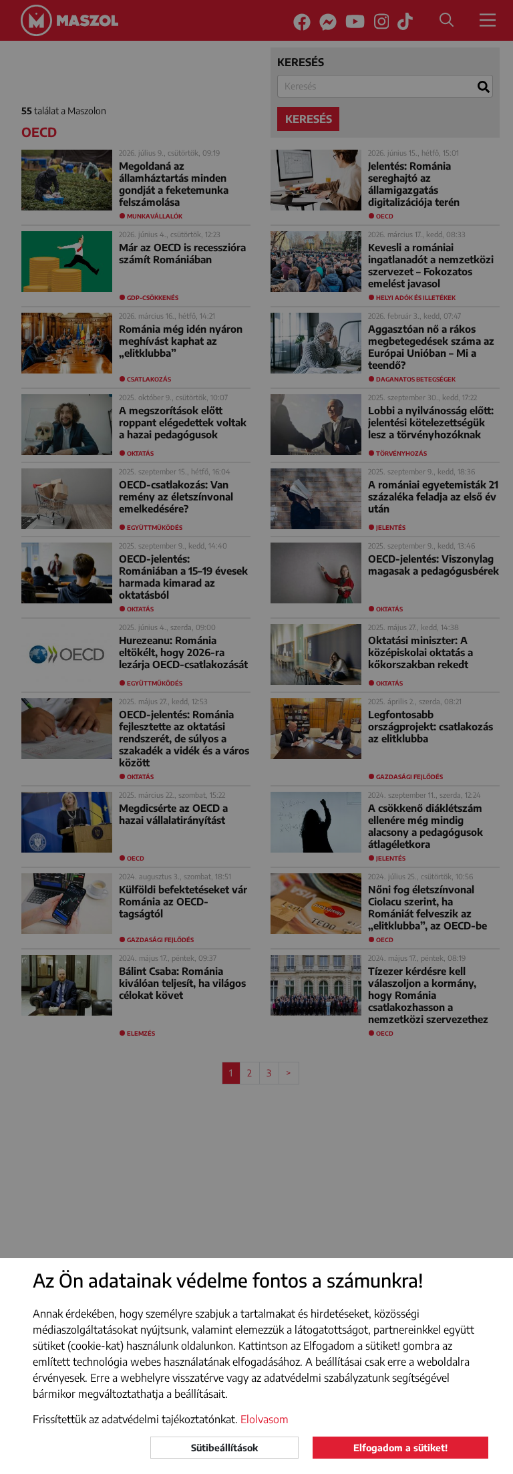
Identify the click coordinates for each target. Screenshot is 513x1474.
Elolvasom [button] (264, 1419)
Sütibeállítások (224, 1447)
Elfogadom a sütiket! (400, 1447)
